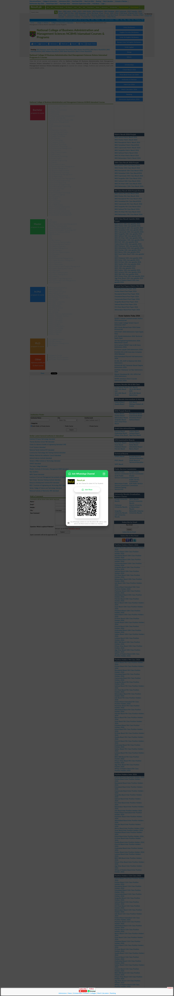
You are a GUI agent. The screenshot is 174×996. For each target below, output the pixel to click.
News (70, 993)
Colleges (93, 993)
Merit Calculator (103, 993)
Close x (170, 988)
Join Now (88, 490)
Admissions (63, 993)
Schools (86, 993)
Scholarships (77, 993)
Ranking (113, 993)
